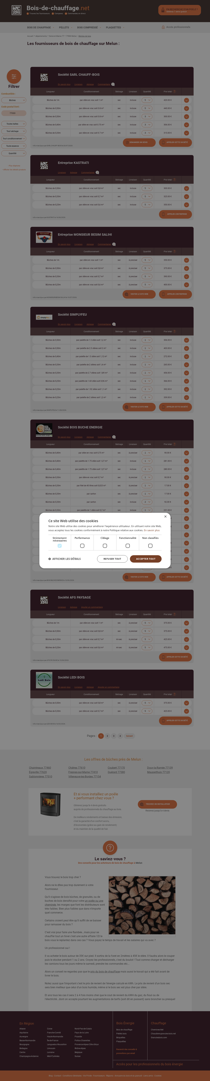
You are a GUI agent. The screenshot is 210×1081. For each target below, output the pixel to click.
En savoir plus (152, 530)
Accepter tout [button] (145, 558)
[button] (64, 559)
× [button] (165, 516)
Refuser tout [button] (112, 558)
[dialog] (105, 540)
